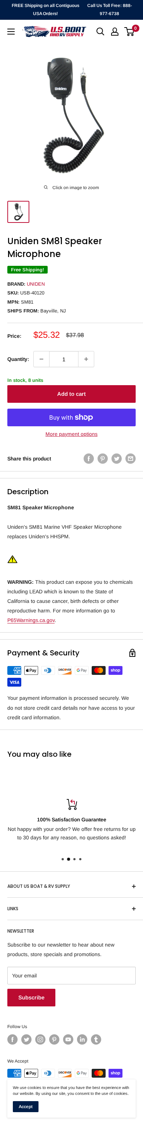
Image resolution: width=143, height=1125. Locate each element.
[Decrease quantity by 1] (41, 359)
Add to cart (71, 394)
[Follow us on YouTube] (68, 1039)
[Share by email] (130, 458)
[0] (129, 31)
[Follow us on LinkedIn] (82, 1039)
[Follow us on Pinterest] (54, 1039)
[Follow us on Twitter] (26, 1039)
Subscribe (31, 997)
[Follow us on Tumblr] (96, 1039)
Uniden (36, 284)
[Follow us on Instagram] (40, 1039)
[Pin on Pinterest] (103, 458)
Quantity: (18, 359)
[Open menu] (11, 32)
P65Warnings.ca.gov (31, 620)
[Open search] (100, 32)
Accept (26, 1106)
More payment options (71, 434)
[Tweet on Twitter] (116, 458)
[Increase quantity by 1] (86, 359)
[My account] (114, 32)
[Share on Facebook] (89, 458)
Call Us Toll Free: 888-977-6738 (109, 9)
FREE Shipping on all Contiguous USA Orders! (45, 9)
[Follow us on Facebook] (12, 1039)
